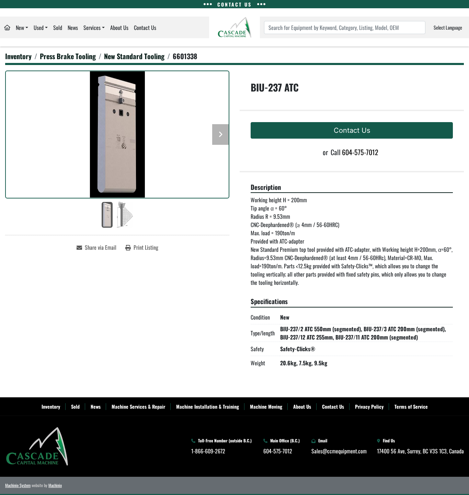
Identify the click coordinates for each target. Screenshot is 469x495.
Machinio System (18, 485)
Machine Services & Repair (138, 406)
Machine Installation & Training (207, 406)
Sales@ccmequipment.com (339, 451)
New (20, 27)
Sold (57, 27)
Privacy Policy (369, 406)
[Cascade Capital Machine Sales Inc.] (37, 445)
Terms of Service (411, 406)
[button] (22, 27)
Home (7, 27)
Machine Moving (266, 406)
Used (39, 27)
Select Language (448, 27)
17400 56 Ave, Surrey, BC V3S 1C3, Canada (420, 451)
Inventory (51, 406)
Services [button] (92, 27)
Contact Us (145, 27)
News (73, 27)
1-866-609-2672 (208, 451)
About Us (119, 27)
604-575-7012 (360, 152)
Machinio (55, 485)
